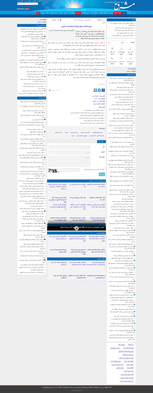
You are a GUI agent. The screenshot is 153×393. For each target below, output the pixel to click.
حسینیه (78, 13)
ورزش (111, 13)
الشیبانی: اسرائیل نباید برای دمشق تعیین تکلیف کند (122, 182)
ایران (73, 136)
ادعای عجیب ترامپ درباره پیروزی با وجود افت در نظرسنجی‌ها (121, 287)
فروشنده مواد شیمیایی (127, 378)
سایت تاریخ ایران (115, 348)
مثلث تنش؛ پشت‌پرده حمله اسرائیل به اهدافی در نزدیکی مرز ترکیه (121, 231)
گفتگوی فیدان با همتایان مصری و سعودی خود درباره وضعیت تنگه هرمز (122, 173)
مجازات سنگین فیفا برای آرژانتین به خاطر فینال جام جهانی (96, 250)
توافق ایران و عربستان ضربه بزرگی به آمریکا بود (91, 118)
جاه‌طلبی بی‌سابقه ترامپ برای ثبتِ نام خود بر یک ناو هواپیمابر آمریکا (121, 273)
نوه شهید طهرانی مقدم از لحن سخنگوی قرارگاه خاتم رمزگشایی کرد (32, 63)
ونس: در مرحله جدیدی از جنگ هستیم (123, 204)
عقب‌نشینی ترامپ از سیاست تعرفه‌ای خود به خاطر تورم (122, 143)
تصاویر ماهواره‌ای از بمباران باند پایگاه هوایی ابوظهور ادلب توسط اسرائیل (82, 227)
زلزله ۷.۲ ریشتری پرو (38, 120)
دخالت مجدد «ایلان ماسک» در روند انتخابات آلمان (122, 157)
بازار (38, 13)
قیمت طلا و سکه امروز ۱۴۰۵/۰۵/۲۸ (123, 30)
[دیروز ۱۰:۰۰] (76, 228)
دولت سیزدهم (58, 132)
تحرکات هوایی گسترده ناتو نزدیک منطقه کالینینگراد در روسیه (124, 115)
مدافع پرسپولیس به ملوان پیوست (35, 34)
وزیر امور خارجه (74, 132)
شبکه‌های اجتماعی (103, 13)
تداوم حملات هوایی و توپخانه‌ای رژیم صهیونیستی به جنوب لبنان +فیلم (121, 161)
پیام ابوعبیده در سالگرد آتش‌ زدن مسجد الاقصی (31, 272)
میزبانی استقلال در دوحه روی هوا (35, 178)
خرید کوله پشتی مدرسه (126, 381)
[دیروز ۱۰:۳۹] (96, 210)
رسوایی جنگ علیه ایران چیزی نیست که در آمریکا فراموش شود (122, 282)
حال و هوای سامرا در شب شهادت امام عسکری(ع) (77, 276)
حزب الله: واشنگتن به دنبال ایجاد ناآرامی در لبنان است (121, 138)
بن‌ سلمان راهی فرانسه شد (126, 99)
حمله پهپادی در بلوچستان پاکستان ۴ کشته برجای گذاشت (121, 240)
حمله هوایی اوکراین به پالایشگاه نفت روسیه (32, 223)
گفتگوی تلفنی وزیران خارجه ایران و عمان (33, 183)
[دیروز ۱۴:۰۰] (96, 267)
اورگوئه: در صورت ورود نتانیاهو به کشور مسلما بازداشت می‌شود (122, 217)
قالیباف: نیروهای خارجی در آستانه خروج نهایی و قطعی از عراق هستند (32, 175)
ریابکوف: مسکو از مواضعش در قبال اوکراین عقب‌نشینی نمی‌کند (123, 301)
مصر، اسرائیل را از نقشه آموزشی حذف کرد (122, 130)
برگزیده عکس (101, 259)
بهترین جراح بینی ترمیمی (126, 358)
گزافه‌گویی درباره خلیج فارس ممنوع (124, 221)
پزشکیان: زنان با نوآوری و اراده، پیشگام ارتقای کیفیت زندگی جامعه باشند (32, 145)
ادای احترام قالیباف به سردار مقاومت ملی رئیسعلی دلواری (34, 47)
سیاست (129, 13)
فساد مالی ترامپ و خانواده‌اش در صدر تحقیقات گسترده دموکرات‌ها (122, 168)
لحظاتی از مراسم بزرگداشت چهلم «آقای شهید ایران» (32, 159)
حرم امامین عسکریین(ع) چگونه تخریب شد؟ (32, 32)
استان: (132, 42)
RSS (38, 1)
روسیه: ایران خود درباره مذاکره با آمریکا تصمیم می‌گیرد (122, 327)
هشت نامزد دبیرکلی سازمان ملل (125, 87)
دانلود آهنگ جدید (128, 348)
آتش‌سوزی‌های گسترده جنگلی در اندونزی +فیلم (121, 244)
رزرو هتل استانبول (128, 355)
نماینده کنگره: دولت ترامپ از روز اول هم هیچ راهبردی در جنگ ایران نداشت (122, 191)
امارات (66, 132)
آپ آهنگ (130, 345)
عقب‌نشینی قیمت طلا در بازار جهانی (124, 28)
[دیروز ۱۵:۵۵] (76, 189)
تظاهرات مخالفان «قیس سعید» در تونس (122, 201)
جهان (124, 13)
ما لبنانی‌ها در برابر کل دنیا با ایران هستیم (33, 91)
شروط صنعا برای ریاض (127, 199)
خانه (134, 13)
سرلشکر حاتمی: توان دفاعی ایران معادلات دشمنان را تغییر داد (33, 220)
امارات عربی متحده (85, 132)
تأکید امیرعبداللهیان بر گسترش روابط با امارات (92, 115)
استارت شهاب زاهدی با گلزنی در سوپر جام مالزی (31, 201)
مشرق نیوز (120, 5)
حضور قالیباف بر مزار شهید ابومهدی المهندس (121, 298)
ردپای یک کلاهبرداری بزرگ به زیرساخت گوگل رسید (122, 177)
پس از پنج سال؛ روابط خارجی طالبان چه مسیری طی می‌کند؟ (122, 269)
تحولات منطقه (117, 13)
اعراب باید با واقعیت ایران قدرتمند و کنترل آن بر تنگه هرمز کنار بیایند (121, 248)
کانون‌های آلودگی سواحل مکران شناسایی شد (32, 122)
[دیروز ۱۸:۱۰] (96, 241)
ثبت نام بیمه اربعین (117, 365)
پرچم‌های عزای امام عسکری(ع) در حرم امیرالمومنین (96, 276)
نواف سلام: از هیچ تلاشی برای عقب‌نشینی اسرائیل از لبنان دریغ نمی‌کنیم (123, 210)
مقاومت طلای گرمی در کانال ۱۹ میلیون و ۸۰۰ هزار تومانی (122, 24)
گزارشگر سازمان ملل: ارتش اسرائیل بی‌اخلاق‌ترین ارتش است (121, 152)
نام (104, 147)
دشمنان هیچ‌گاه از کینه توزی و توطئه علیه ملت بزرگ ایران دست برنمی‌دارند (32, 140)
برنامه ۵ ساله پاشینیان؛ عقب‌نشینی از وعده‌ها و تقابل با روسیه (122, 195)
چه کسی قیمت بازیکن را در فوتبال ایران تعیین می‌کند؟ (32, 116)
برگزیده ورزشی (101, 233)
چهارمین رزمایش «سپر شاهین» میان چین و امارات (123, 252)
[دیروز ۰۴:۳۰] (76, 210)
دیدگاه (47, 13)
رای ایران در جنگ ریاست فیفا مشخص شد (33, 216)
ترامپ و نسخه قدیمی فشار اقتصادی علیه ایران (121, 335)
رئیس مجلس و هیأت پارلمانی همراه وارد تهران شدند (32, 68)
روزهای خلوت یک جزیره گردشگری (59, 276)
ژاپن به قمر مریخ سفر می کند (78, 197)
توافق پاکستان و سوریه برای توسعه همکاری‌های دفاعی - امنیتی (122, 339)
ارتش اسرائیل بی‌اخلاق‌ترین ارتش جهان (123, 118)
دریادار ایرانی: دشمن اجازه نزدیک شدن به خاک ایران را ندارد (32, 252)
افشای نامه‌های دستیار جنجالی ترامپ (123, 97)
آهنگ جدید (130, 368)
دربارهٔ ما (20, 1)
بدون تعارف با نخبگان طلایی (36, 132)
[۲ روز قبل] (57, 210)
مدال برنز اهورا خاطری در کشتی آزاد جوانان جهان (31, 155)
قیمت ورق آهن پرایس (127, 375)
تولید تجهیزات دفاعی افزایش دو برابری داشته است (32, 135)
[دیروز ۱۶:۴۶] (96, 189)
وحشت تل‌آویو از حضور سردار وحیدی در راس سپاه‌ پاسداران (33, 56)
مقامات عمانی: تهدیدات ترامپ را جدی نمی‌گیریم (120, 125)
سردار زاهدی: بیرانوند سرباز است (35, 129)
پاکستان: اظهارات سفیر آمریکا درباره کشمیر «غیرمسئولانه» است (123, 291)
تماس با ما (26, 1)
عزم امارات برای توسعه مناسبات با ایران (76, 26)
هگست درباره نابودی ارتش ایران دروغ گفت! (122, 323)
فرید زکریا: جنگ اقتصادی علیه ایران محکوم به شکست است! (122, 306)
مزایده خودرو (119, 368)
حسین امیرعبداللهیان (98, 132)
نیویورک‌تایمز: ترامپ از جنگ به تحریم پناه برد (121, 207)
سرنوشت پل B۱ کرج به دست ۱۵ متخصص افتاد (31, 194)
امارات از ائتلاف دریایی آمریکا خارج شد (94, 110)
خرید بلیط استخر (128, 371)
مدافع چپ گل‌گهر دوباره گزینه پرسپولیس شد (32, 265)
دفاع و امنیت (94, 13)
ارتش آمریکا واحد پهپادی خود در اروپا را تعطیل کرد (122, 148)
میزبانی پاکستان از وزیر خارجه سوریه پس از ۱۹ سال (122, 278)
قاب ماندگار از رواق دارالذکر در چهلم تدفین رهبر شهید (32, 261)
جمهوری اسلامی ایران (81, 136)
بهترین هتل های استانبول (126, 351)
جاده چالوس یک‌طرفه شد (37, 270)
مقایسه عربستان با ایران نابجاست (35, 77)
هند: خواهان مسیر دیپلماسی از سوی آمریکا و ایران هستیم (122, 91)
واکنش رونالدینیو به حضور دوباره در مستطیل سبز (31, 60)
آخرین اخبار (42, 98)
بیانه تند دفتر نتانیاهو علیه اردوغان (124, 102)
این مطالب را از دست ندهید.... (96, 181)
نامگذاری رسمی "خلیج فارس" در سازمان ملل (122, 214)
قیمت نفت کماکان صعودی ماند (125, 33)
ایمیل (103, 152)
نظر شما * (102, 157)
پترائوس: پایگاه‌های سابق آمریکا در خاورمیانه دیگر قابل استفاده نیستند (121, 264)
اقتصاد (60, 13)
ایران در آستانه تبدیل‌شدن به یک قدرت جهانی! (121, 295)
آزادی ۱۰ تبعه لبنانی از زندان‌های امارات (94, 121)
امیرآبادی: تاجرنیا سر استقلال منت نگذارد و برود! (31, 93)
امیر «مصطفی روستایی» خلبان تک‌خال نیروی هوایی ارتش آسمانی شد (33, 80)
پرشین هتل (130, 365)
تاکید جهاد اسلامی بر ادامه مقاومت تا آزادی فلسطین (123, 106)
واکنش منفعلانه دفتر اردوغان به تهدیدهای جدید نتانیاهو (121, 84)
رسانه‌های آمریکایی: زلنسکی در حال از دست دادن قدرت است (121, 134)
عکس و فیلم (54, 13)
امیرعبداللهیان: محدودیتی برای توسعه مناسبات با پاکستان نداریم (87, 113)
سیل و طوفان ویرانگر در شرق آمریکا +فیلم (122, 258)
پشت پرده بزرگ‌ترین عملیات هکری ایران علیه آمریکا (122, 313)
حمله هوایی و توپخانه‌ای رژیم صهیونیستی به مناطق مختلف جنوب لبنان (123, 320)
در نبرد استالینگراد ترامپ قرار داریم (124, 261)
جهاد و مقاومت (85, 13)
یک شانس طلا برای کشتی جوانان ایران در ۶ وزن (31, 191)
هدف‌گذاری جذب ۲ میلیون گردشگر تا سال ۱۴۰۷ (31, 181)
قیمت (133, 20)
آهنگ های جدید (128, 361)
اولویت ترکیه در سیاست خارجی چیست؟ (123, 228)
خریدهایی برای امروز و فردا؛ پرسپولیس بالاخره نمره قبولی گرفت (78, 251)
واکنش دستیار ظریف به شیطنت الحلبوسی (33, 50)
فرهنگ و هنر (71, 13)
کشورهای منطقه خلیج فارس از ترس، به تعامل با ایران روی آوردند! (122, 331)
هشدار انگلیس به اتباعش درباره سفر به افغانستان (124, 236)
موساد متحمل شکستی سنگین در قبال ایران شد (121, 94)
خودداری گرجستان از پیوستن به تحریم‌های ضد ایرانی (122, 122)
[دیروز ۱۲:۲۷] (57, 189)
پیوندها (42, 13)
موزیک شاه (121, 345)
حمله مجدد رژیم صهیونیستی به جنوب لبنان (33, 211)
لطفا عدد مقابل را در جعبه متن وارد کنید (94, 169)
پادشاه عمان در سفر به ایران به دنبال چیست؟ (92, 123)
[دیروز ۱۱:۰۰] (76, 267)
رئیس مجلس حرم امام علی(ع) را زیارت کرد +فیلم (120, 165)
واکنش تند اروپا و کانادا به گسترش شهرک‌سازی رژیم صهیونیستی (122, 224)
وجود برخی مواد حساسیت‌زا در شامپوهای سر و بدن (32, 107)
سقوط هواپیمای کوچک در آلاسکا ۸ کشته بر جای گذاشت (122, 110)
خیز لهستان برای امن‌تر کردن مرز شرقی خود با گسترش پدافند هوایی (122, 79)
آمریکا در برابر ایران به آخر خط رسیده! (123, 316)
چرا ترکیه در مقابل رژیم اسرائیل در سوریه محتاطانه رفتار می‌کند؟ (34, 112)
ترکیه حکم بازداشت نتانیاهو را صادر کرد (123, 128)
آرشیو (33, 1)
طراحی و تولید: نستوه (76, 390)
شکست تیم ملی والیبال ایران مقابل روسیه (33, 189)
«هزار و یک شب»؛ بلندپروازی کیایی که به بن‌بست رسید (33, 87)
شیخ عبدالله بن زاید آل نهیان (97, 136)
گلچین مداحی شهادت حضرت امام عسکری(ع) (32, 29)
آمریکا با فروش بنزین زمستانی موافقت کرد (122, 309)
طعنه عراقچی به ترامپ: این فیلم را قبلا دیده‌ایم (31, 209)
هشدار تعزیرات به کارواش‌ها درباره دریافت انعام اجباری (32, 126)
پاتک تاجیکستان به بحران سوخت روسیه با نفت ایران (122, 186)
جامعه (65, 13)
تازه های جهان (131, 75)
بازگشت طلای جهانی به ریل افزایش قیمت (122, 36)
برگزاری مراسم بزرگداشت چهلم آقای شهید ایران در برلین (32, 241)
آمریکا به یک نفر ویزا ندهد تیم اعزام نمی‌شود (58, 250)
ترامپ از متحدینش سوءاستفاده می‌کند (123, 256)
